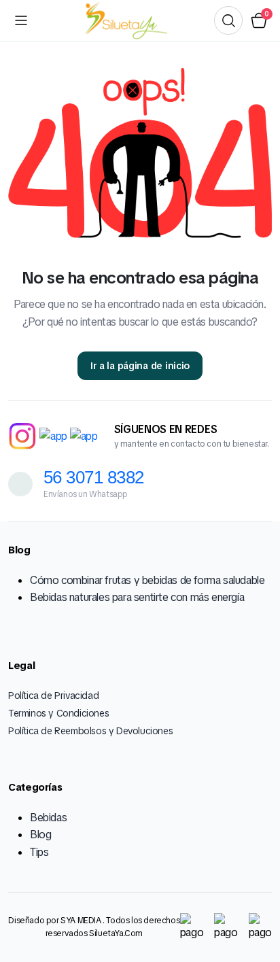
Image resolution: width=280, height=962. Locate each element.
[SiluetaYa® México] (124, 21)
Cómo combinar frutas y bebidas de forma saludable (147, 580)
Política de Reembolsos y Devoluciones (90, 731)
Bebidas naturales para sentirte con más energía (137, 597)
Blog (40, 834)
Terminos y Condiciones (58, 713)
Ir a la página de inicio (140, 366)
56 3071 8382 (93, 477)
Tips (39, 852)
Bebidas (48, 817)
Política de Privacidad (53, 695)
